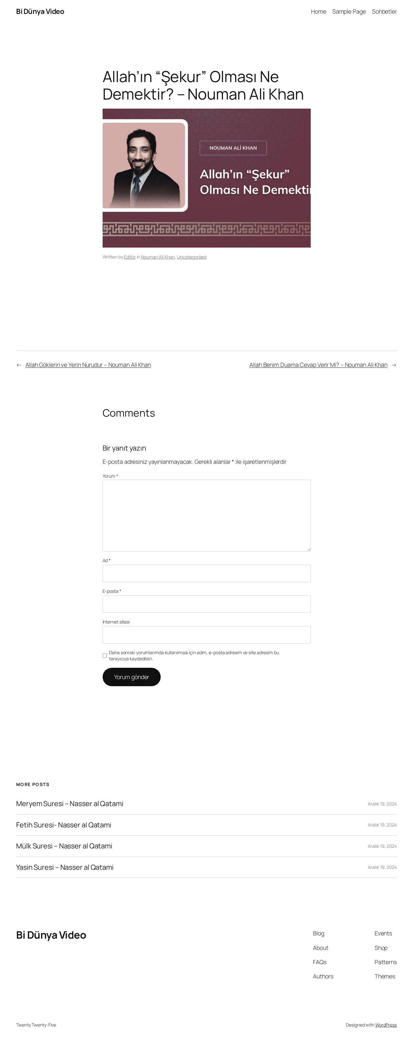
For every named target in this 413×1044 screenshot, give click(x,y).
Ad (107, 560)
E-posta (112, 591)
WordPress (386, 1025)
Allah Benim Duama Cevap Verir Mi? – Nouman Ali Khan (318, 364)
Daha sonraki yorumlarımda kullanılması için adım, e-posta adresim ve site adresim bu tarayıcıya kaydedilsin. (194, 655)
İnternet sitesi (116, 622)
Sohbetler (384, 11)
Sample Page (349, 11)
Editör (130, 257)
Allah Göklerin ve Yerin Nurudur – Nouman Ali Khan (88, 364)
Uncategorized (191, 257)
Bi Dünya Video (40, 11)
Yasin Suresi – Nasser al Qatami (65, 867)
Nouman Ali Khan (158, 257)
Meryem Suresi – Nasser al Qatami (69, 803)
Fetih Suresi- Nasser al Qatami (63, 825)
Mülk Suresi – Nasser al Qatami (64, 846)
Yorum (110, 476)
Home (318, 11)
